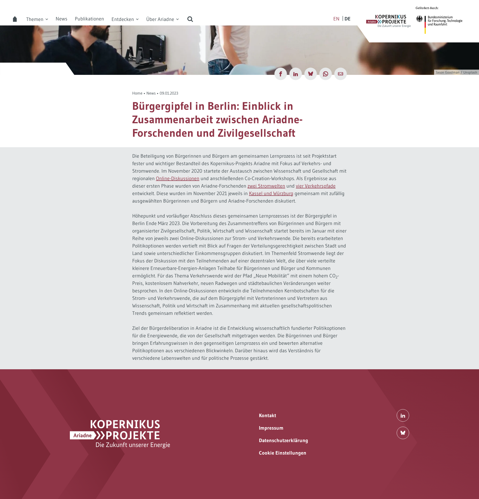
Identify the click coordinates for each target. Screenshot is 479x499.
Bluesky (403, 433)
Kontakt (267, 415)
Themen (34, 19)
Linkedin (403, 415)
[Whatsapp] (325, 74)
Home (137, 93)
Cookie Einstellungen (282, 453)
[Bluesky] (310, 74)
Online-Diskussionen (177, 178)
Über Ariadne (160, 19)
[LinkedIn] (295, 74)
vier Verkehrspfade (316, 186)
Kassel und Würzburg (271, 193)
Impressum (271, 428)
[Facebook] (280, 74)
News (61, 19)
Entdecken (123, 19)
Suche (190, 18)
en (336, 19)
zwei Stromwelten (266, 186)
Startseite (14, 18)
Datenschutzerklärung (283, 440)
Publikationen (89, 19)
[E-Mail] (340, 74)
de (348, 19)
